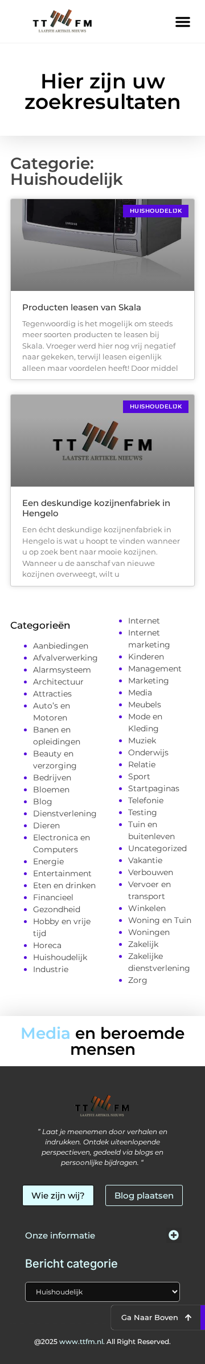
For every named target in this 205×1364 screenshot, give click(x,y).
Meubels (144, 704)
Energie (48, 861)
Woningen (149, 932)
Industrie (50, 969)
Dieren (46, 825)
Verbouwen (150, 872)
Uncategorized (157, 848)
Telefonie (145, 800)
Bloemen (51, 789)
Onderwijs (148, 752)
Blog (42, 801)
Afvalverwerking (65, 658)
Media (140, 692)
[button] (183, 22)
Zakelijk (143, 944)
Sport (139, 776)
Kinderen (146, 656)
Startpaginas (153, 788)
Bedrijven (52, 777)
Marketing (148, 680)
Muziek (142, 740)
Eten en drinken (64, 885)
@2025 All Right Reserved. (102, 1341)
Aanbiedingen (60, 646)
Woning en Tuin (159, 920)
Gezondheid (56, 909)
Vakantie (145, 860)
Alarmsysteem (62, 670)
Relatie (141, 764)
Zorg (137, 980)
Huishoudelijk (60, 957)
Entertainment (62, 873)
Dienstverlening (65, 813)
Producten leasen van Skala (81, 307)
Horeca (47, 945)
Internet (144, 621)
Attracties (52, 694)
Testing (142, 812)
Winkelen (147, 908)
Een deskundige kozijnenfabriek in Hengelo (96, 508)
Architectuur (58, 682)
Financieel (53, 897)
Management (155, 668)
